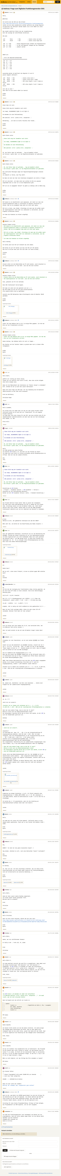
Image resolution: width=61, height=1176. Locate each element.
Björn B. (6, 814)
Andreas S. (7, 198)
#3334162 (56, 1042)
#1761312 (56, 622)
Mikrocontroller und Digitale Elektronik (9, 6)
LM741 (20, 657)
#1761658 (56, 724)
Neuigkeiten (22, 2)
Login (57, 2)
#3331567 (56, 987)
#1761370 (56, 679)
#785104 (56, 404)
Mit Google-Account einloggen (10, 1156)
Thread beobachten (8, 1127)
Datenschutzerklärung (23, 1173)
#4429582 (56, 1111)
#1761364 (56, 637)
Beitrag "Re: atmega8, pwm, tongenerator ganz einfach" (18, 1085)
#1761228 (56, 584)
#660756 (56, 132)
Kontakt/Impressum (13, 1173)
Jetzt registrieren (7, 1167)
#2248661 (56, 933)
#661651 (56, 198)
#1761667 (56, 790)
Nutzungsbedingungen (33, 1173)
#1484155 (56, 466)
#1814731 (56, 841)
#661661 (56, 260)
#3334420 (56, 1068)
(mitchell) (10, 428)
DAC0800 (5, 535)
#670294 (56, 332)
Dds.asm (5, 980)
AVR (11, 451)
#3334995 (56, 1092)
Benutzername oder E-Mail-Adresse (9, 1142)
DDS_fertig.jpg (9, 313)
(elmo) (10, 814)
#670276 (56, 320)
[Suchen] (53, 2)
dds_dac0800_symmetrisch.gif (10, 781)
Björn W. (7, 12)
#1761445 (56, 696)
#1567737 (56, 530)
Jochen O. (7, 637)
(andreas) (12, 198)
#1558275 (56, 499)
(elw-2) (11, 516)
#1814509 (56, 814)
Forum (34, 2)
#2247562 (56, 912)
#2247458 (56, 889)
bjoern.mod (16, 882)
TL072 (40, 1031)
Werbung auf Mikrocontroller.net (45, 1173)
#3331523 (56, 957)
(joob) (11, 637)
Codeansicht (14, 980)
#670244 (56, 272)
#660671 (56, 12)
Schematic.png (8, 554)
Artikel (28, 2)
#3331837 (56, 1021)
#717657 (56, 372)
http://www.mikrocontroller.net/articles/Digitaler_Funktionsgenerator (23, 23)
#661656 (56, 221)
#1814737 (56, 862)
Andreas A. (7, 516)
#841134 (56, 428)
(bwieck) (11, 12)
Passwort (5, 1146)
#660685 (56, 102)
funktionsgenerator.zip (8, 834)
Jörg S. (6, 428)
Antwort (4, 98)
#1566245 (56, 516)
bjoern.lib (5, 882)
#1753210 (56, 562)
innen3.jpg (6, 365)
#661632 (56, 160)
